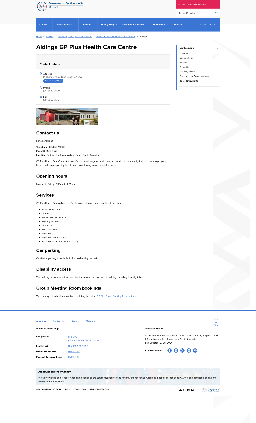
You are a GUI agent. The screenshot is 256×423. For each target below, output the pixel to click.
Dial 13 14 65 (74, 351)
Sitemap (90, 321)
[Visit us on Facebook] (169, 350)
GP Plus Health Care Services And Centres (115, 36)
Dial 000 (72, 336)
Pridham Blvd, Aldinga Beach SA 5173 (63, 76)
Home (39, 36)
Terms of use (80, 389)
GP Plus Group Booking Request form (116, 296)
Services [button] (178, 24)
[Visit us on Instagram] (176, 350)
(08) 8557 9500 (51, 90)
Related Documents (188, 81)
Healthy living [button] (107, 24)
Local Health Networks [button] (133, 24)
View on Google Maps (53, 81)
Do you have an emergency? (194, 4)
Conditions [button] (87, 24)
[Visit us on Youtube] (195, 350)
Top (216, 325)
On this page (186, 47)
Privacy (68, 389)
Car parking (184, 67)
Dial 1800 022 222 (78, 346)
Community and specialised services (75, 36)
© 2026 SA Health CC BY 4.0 (48, 389)
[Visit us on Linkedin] (188, 350)
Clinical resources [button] (64, 24)
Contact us (184, 53)
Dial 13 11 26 (73, 357)
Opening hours (186, 58)
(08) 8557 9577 (51, 99)
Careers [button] (43, 24)
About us (41, 321)
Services (49, 36)
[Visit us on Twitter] (182, 350)
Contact (214, 24)
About (203, 24)
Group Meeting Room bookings (194, 76)
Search (75, 321)
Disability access (187, 71)
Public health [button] (159, 24)
